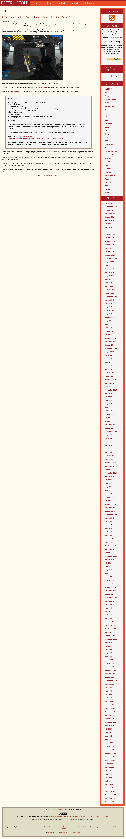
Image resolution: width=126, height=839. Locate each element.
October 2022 (110, 255)
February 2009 (110, 663)
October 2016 (110, 345)
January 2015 (110, 418)
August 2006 (109, 767)
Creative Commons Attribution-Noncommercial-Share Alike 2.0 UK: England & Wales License (79, 817)
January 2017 (110, 335)
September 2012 (111, 515)
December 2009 (110, 629)
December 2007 (110, 712)
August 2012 (109, 518)
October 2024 (110, 217)
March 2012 (109, 535)
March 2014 (109, 452)
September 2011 (111, 556)
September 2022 (111, 258)
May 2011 (108, 570)
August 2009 (109, 643)
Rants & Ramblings (111, 151)
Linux (106, 117)
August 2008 (109, 684)
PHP (106, 141)
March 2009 (109, 660)
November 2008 (110, 674)
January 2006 (110, 791)
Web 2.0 (108, 182)
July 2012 (108, 521)
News (107, 127)
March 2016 (109, 369)
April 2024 (108, 231)
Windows (57, 175)
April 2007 (108, 739)
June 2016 (108, 359)
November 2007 (110, 715)
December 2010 (110, 587)
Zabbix (107, 193)
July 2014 (108, 438)
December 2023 (110, 241)
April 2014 (108, 449)
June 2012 (108, 525)
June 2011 (108, 566)
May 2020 (108, 279)
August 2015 (109, 393)
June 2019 (108, 303)
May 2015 (108, 404)
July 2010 (108, 604)
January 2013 (110, 501)
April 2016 (108, 366)
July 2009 (108, 646)
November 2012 (110, 508)
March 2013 (109, 494)
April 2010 (108, 615)
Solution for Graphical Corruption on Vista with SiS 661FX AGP (35, 17)
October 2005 (110, 802)
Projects (75, 3)
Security (108, 158)
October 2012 (110, 511)
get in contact (55, 169)
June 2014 (108, 442)
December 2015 (110, 380)
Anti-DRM (108, 89)
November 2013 (110, 466)
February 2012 (110, 539)
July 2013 (108, 480)
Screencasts (109, 155)
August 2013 (109, 476)
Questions (108, 148)
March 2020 (109, 286)
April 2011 (108, 573)
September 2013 (111, 473)
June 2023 (108, 248)
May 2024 (108, 227)
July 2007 (108, 729)
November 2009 (110, 632)
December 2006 (110, 753)
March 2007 (109, 743)
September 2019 (111, 297)
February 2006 (110, 788)
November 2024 (110, 213)
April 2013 (108, 490)
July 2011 (108, 563)
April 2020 (108, 283)
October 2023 (110, 245)
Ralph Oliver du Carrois (82, 827)
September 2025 (111, 207)
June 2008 (108, 691)
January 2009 (110, 667)
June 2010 (108, 608)
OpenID (107, 130)
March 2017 (109, 328)
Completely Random (112, 99)
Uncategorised (110, 175)
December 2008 (110, 670)
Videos (107, 179)
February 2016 (110, 373)
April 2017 (108, 324)
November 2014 (110, 425)
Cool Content (109, 103)
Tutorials (89, 3)
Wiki (106, 186)
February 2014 (110, 456)
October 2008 (110, 677)
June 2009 (108, 649)
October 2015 (110, 386)
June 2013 (108, 483)
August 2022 (109, 262)
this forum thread (41, 88)
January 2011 (110, 584)
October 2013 (110, 470)
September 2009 (111, 639)
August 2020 (109, 276)
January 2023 (110, 252)
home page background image (57, 832)
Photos (107, 137)
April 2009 (108, 656)
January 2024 (110, 238)
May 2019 (108, 307)
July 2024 (108, 224)
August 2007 (109, 726)
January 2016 (110, 376)
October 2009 (110, 636)
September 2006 (111, 764)
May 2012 (108, 528)
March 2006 (109, 784)
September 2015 (111, 390)
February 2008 (110, 705)
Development (109, 106)
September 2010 (111, 597)
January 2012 (110, 542)
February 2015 (110, 414)
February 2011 (110, 580)
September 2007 (111, 722)
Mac (106, 120)
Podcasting (109, 144)
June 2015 (108, 400)
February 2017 (110, 331)
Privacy (63, 823)
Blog (49, 3)
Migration (108, 124)
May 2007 (108, 736)
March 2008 (109, 701)
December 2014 (110, 421)
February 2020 (110, 290)
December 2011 (110, 546)
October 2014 (110, 428)
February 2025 (110, 210)
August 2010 (109, 601)
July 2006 (108, 770)
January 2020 (110, 293)
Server (107, 162)
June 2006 (108, 774)
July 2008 (108, 688)
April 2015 (108, 407)
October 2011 (110, 552)
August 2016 (109, 352)
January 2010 (110, 625)
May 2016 (108, 362)
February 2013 (110, 497)
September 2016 (111, 348)
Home (38, 3)
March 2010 (109, 618)
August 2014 (109, 435)
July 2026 (108, 203)
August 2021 (109, 272)
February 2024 (110, 234)
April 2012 (108, 532)
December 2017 (110, 317)
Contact (61, 3)
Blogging (108, 96)
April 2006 (108, 781)
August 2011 (109, 559)
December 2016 (110, 338)
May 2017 (108, 321)
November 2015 (110, 383)
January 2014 (110, 459)
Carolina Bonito (75, 832)
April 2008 (108, 698)
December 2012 (110, 504)
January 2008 (110, 708)
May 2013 (108, 487)
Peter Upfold (15, 3)
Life (106, 113)
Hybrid (107, 110)
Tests (106, 165)
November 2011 (110, 549)
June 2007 (108, 732)
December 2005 (110, 795)
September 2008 (111, 681)
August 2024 (109, 220)
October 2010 (110, 594)
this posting (16, 92)
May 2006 (108, 777)
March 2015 (109, 411)
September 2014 (111, 431)
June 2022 (108, 265)
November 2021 (110, 269)
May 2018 (108, 314)
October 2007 (110, 719)
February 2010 (110, 622)
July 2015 (108, 397)
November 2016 (110, 341)
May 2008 (108, 694)
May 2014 (108, 445)
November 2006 (110, 757)
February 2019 (110, 310)
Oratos (107, 134)
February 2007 (110, 746)
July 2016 (108, 355)
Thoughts (108, 169)
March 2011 (109, 577)
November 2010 (110, 591)
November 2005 (110, 798)
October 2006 (110, 760)
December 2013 (110, 463)
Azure (107, 92)
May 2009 (108, 653)
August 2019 (109, 300)
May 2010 (108, 611)
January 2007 (110, 750)
